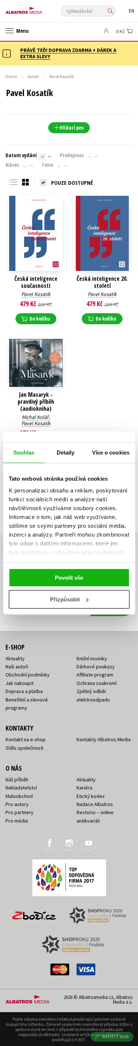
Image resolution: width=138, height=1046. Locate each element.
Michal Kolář (35, 417)
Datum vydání (21, 155)
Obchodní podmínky (28, 674)
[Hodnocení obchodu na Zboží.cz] (34, 913)
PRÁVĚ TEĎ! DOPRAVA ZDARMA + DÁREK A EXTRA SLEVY (68, 53)
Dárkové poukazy (96, 666)
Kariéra (84, 787)
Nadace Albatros (95, 804)
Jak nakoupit (19, 683)
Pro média (17, 820)
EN (131, 11)
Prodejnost (72, 155)
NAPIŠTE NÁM (115, 1036)
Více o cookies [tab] (111, 452)
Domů (11, 76)
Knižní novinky (92, 658)
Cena (47, 164)
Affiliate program (95, 674)
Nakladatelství (21, 787)
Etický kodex (91, 796)
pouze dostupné (72, 182)
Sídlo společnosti (24, 748)
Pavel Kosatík (35, 294)
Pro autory (17, 804)
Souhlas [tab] (24, 452)
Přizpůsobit (65, 599)
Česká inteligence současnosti (35, 282)
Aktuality (15, 658)
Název (12, 164)
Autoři (33, 76)
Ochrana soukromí (97, 683)
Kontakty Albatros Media (104, 739)
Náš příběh (17, 779)
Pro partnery (19, 812)
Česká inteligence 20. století (102, 282)
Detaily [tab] (66, 452)
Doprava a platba (24, 691)
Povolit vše (69, 578)
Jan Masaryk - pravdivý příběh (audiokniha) (36, 402)
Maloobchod (19, 796)
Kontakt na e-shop (26, 739)
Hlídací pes (72, 127)
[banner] (39, 8)
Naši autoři (17, 666)
